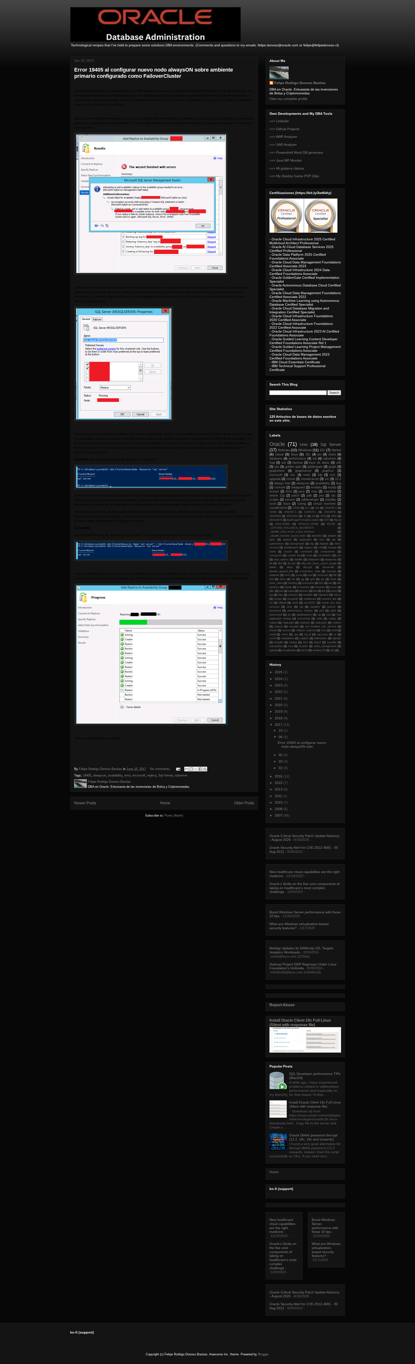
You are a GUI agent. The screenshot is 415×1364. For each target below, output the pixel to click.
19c (308, 454)
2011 (279, 796)
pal (301, 606)
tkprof (317, 642)
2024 (279, 679)
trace (286, 503)
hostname (308, 583)
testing (293, 642)
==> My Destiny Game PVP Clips (294, 176)
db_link (292, 563)
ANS (333, 516)
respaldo (294, 626)
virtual (290, 479)
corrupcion (275, 555)
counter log (293, 555)
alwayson (99, 775)
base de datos (319, 462)
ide (330, 583)
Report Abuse (282, 1005)
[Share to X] (195, 769)
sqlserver (181, 775)
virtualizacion (310, 479)
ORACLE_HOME (308, 523)
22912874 (330, 511)
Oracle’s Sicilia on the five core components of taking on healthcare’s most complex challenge (304, 888)
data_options (281, 559)
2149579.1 (310, 511)
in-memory (303, 587)
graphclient (277, 471)
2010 (279, 802)
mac (314, 491)
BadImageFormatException (303, 519)
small (272, 634)
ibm (321, 583)
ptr (289, 614)
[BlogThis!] (191, 769)
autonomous (276, 543)
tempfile (278, 642)
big (312, 543)
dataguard (298, 487)
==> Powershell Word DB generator (296, 152)
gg (302, 579)
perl (321, 610)
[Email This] (186, 769)
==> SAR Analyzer (283, 144)
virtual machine (324, 503)
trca (290, 646)
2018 (279, 718)
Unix (304, 444)
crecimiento (324, 555)
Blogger (263, 1354)
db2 (280, 563)
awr (283, 462)
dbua (290, 567)
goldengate (315, 466)
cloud (279, 454)
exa (310, 575)
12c (322, 450)
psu (321, 495)
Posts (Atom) (174, 815)
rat (319, 614)
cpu (276, 466)
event (299, 575)
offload (282, 602)
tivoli (272, 503)
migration (323, 594)
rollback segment (306, 630)
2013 (279, 789)
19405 (87, 775)
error (127, 775)
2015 (279, 783)
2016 (279, 776)
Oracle (277, 444)
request (278, 626)
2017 (279, 725)
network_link (329, 598)
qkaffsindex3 (304, 614)
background (297, 543)
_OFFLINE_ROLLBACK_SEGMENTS (291, 527)
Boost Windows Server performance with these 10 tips (325, 1226)
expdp (332, 487)
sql (314, 458)
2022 (279, 692)
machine (330, 491)
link (324, 590)
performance (297, 458)
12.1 (307, 507)
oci (271, 602)
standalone (287, 638)
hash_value (276, 583)
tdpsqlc (337, 638)
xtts (332, 650)
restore (286, 630)
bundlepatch (291, 547)
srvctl (272, 638)
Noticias (284, 450)
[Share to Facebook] (200, 769)
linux (294, 454)
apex (272, 539)
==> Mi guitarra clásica (286, 168)
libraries (303, 590)
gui (322, 579)
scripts (274, 499)
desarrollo (328, 567)
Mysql (337, 519)
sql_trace (322, 634)
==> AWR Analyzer (283, 137)
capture (308, 547)
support (304, 638)
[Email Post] (178, 769)
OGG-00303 (282, 523)
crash (309, 555)
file (334, 575)
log (271, 594)
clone (272, 551)
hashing (292, 583)
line (315, 590)
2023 (279, 685)
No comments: (160, 769)
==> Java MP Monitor (285, 160)
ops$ (295, 602)
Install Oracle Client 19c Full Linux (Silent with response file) (300, 1022)
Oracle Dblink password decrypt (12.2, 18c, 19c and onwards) (313, 1137)
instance (320, 587)
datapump (330, 559)
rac (333, 495)
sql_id (307, 634)
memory (293, 594)
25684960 (275, 516)
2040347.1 (290, 511)
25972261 (292, 516)
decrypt (307, 567)
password (275, 610)
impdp (288, 587)
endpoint (274, 575)
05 (281, 755)
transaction (275, 646)
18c (317, 507)
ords (289, 606)
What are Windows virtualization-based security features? (326, 1250)
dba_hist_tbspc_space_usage (318, 563)
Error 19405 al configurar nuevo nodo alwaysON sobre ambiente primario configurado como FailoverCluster (153, 73)
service (290, 499)
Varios (336, 450)
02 (281, 768)
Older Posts (244, 803)
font (271, 579)
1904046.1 (330, 507)
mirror (337, 594)
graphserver (303, 471)
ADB (323, 516)
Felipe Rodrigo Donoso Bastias (300, 83)
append (287, 539)
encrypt (331, 571)
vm (327, 479)
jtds (281, 590)
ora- (292, 475)
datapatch (313, 559)
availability (115, 775)
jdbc (271, 590)
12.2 (338, 479)
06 (281, 737)
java (301, 491)
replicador (288, 622)
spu (296, 634)
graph (332, 466)
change (332, 547)
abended (317, 535)
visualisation (289, 650)
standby (330, 499)
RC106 (331, 523)
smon (284, 634)
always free (282, 483)
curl (339, 555)
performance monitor (300, 610)
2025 (279, 672)
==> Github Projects (284, 129)
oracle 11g (277, 495)
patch (295, 495)
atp (334, 539)
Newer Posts (85, 803)
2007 (279, 815)
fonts (283, 579)
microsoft (138, 775)
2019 (279, 711)
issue (333, 587)
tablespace (320, 638)
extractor (322, 575)
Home (165, 803)
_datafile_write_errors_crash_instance (291, 531)
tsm (332, 475)
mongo (278, 598)
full (293, 579)
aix (319, 454)
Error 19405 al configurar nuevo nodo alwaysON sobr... (302, 745)
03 (281, 761)
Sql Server (165, 775)
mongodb (292, 598)
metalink (308, 594)
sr (335, 634)
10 (281, 730)
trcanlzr (303, 646)
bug (338, 483)
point (333, 610)
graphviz (328, 471)
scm (323, 630)
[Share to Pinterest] (204, 769)
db (270, 563)
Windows (305, 450)
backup (298, 462)
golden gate (293, 466)
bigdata (324, 543)
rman (306, 475)
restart (273, 630)
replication (321, 622)
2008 (279, 809)
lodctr (333, 590)
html (289, 491)
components (328, 551)
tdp (320, 475)
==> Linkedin (279, 121)
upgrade (275, 479)
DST (326, 519)
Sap (272, 462)
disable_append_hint (281, 571)
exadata (316, 487)
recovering (303, 618)
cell (320, 547)
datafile (298, 559)
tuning (302, 503)
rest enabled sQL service (320, 626)
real (328, 614)
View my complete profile (288, 99)
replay (332, 618)
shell (334, 630)
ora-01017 (310, 602)
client (332, 454)
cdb (338, 462)
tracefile (331, 642)
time (305, 642)
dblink (272, 567)
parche (331, 606)
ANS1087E (275, 519)
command (306, 551)
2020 (279, 705)
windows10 (318, 650)
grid (312, 579)
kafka (291, 590)
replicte (337, 622)
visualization (278, 507)
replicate (305, 622)
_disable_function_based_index (287, 535)
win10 (304, 650)
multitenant (310, 598)
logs (280, 594)
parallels (315, 606)
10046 (296, 507)
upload (273, 650)
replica (151, 775)
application (305, 539)
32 (305, 516)
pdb (309, 495)
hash (333, 579)
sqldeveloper (310, 499)
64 (313, 516)
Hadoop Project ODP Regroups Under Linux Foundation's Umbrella (302, 966)
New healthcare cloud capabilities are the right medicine (282, 1226)
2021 (279, 698)
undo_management (325, 646)
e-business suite (310, 571)
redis (319, 618)
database (275, 458)
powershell (275, 614)
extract (274, 491)
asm (321, 539)
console (279, 487)
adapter (332, 535)
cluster (288, 551)
